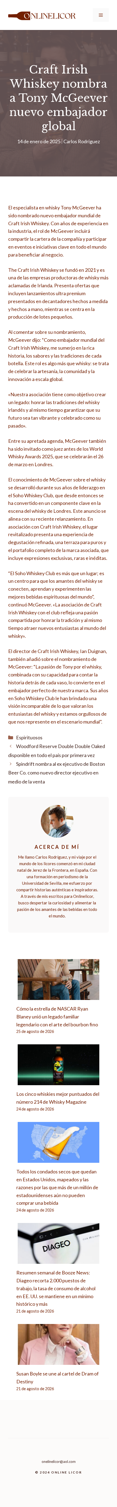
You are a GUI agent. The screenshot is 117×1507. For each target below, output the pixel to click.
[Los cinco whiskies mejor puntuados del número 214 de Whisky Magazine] (58, 1081)
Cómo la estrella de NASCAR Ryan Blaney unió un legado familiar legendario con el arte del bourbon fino (57, 1016)
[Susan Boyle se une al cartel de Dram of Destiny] (58, 1361)
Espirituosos (29, 737)
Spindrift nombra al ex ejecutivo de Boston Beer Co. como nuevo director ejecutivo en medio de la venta (56, 773)
